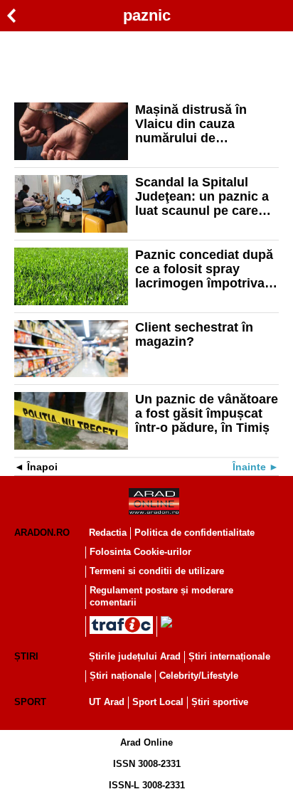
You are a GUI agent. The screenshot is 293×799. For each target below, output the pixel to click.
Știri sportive (219, 702)
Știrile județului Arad (135, 656)
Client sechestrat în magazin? (194, 334)
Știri (26, 656)
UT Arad (106, 702)
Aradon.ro (42, 532)
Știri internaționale (229, 656)
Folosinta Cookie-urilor (140, 551)
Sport (30, 702)
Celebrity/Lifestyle (198, 675)
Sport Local (157, 702)
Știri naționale (120, 675)
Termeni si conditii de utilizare (157, 571)
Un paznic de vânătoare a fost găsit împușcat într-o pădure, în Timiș (206, 413)
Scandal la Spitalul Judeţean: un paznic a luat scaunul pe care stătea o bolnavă (202, 196)
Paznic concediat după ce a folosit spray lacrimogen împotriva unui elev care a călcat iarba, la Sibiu (204, 269)
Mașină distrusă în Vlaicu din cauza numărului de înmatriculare (191, 123)
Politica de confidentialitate (194, 532)
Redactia (108, 532)
